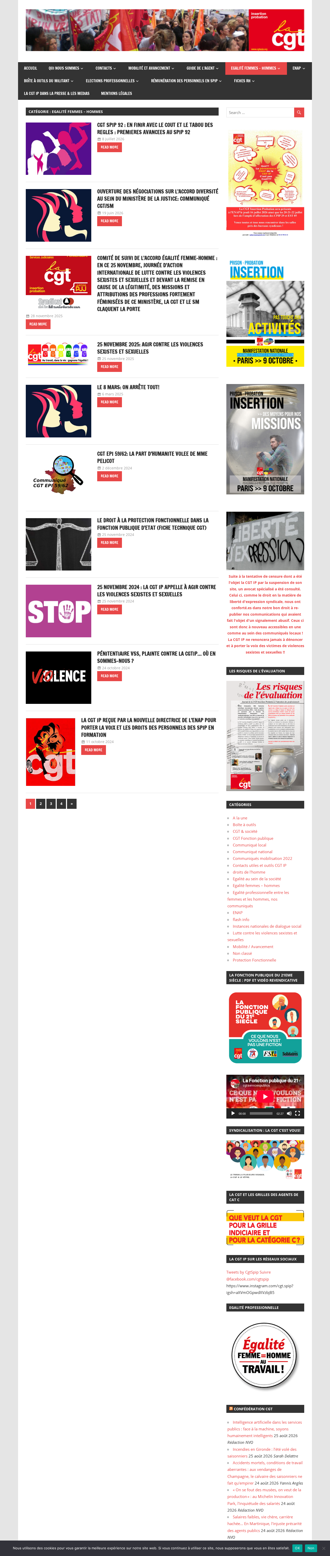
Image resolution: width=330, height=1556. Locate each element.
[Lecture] (233, 1113)
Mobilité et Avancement (149, 68)
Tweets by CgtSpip (242, 1272)
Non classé (242, 953)
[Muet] (289, 1113)
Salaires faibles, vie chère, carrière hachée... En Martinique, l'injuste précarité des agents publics (264, 1523)
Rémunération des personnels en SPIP (184, 81)
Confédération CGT (253, 1408)
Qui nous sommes (64, 68)
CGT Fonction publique (253, 838)
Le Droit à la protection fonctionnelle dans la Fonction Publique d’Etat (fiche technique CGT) (153, 524)
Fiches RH (242, 81)
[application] (265, 1097)
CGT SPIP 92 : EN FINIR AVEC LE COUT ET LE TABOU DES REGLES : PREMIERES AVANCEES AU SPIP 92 (155, 128)
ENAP (297, 68)
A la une (240, 817)
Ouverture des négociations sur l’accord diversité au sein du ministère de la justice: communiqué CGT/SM (157, 199)
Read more (109, 147)
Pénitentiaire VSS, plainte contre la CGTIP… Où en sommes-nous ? (156, 657)
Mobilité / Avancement (253, 946)
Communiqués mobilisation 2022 (262, 858)
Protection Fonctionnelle (254, 960)
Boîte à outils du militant (46, 81)
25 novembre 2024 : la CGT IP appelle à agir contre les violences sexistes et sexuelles (156, 590)
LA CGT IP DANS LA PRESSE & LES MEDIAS (56, 93)
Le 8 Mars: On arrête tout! (128, 387)
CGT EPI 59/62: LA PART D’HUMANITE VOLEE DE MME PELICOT (152, 457)
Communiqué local (249, 845)
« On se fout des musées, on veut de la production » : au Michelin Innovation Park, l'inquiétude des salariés (264, 1496)
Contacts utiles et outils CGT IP (259, 865)
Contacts (104, 68)
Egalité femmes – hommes (253, 68)
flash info (241, 919)
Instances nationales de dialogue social (267, 926)
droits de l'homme (249, 872)
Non (311, 1548)
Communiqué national (253, 851)
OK (297, 1548)
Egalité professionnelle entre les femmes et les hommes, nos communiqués (258, 899)
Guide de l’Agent (200, 68)
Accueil (30, 68)
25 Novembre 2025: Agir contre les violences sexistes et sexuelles (150, 348)
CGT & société (245, 831)
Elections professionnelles (110, 81)
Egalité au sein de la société (257, 878)
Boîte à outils (244, 824)
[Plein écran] (297, 1113)
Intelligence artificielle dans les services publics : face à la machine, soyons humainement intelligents (264, 1429)
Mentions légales (116, 93)
